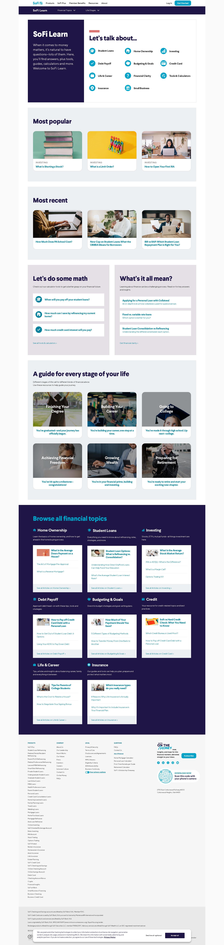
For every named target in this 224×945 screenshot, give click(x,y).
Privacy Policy (110, 937)
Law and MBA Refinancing (37, 765)
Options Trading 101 (155, 577)
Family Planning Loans (35, 803)
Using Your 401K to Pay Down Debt (53, 644)
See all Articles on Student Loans (106, 588)
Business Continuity (92, 769)
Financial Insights (34, 884)
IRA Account (32, 834)
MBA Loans (32, 784)
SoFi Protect (32, 844)
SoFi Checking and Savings (37, 866)
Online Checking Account (37, 869)
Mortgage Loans (33, 812)
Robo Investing (33, 831)
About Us (60, 747)
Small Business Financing (37, 891)
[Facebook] (158, 762)
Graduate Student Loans (36, 778)
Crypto (30, 881)
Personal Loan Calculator (123, 761)
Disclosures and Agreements (95, 753)
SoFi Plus (61, 3)
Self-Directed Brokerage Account (40, 828)
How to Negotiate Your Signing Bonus (54, 704)
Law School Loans (34, 781)
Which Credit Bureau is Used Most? (162, 633)
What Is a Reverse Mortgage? (50, 571)
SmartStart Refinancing (36, 768)
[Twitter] (168, 762)
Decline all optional (154, 935)
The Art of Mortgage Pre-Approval (52, 564)
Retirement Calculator (122, 767)
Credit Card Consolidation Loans (39, 797)
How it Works (61, 753)
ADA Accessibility (91, 766)
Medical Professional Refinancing (39, 762)
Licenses (88, 756)
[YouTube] (177, 762)
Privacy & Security (91, 747)
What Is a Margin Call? (156, 569)
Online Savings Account (36, 872)
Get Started (182, 3)
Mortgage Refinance (35, 819)
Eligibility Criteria (91, 763)
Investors (60, 763)
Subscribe (189, 755)
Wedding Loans (33, 809)
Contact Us (60, 772)
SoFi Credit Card (34, 863)
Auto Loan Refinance (35, 822)
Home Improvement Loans (37, 800)
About (104, 3)
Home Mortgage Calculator (123, 758)
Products (50, 3)
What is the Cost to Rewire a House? (53, 697)
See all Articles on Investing (158, 588)
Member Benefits (77, 3)
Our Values (61, 756)
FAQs (59, 778)
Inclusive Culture (63, 769)
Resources (93, 3)
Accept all (175, 935)
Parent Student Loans (35, 790)
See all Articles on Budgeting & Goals (107, 653)
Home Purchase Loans (36, 815)
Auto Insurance (33, 853)
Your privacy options (98, 772)
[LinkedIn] (163, 762)
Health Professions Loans (37, 787)
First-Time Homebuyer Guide (124, 764)
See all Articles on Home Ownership (53, 588)
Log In (169, 3)
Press (59, 760)
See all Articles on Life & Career (51, 720)
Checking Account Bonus (37, 878)
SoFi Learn (40, 10)
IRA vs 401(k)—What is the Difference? (163, 562)
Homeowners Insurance (36, 850)
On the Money (62, 775)
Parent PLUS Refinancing (37, 759)
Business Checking (34, 894)
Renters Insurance (34, 847)
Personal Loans (33, 794)
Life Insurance (33, 856)
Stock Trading (32, 837)
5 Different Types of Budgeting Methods (109, 633)
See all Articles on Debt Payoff (50, 653)
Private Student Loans (35, 771)
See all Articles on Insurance (103, 720)
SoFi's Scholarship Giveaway (124, 770)
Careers (59, 766)
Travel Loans (32, 806)
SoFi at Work (32, 888)
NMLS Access (90, 760)
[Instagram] (173, 762)
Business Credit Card (35, 897)
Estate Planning (33, 859)
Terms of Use (90, 750)
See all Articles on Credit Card (159, 653)
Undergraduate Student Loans (38, 775)
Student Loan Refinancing (37, 750)
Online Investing (33, 825)
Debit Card (32, 875)
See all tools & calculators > (45, 343)
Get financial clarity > (129, 343)
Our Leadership (62, 750)
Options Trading (33, 840)
